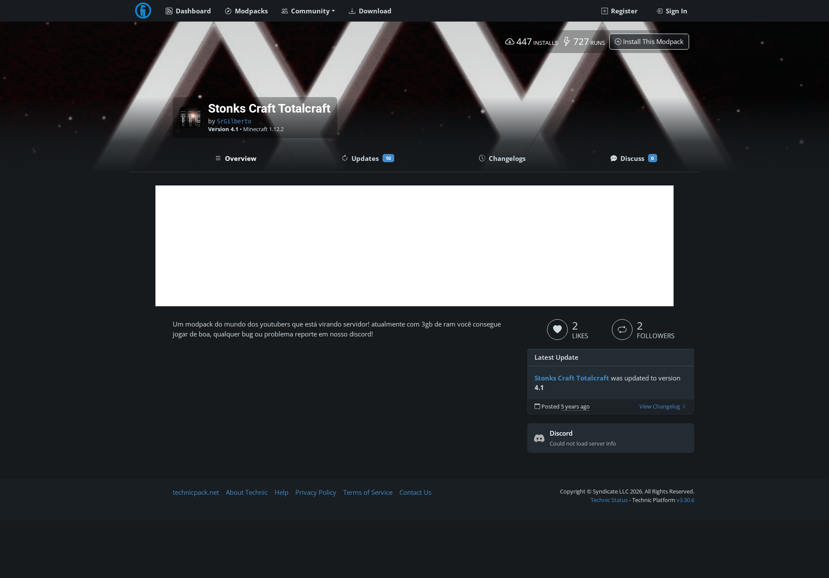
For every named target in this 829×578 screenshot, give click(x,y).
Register (623, 10)
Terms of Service (367, 492)
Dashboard (192, 10)
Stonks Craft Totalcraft (572, 378)
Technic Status (609, 500)
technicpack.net (196, 492)
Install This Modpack (652, 41)
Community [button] (309, 10)
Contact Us (415, 492)
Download (374, 10)
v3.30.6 (685, 500)
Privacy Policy (315, 492)
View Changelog (660, 406)
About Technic (247, 492)
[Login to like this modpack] (557, 329)
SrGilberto (234, 121)
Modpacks (250, 10)
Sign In (675, 10)
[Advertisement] (414, 245)
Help (281, 492)
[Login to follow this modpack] (622, 329)
